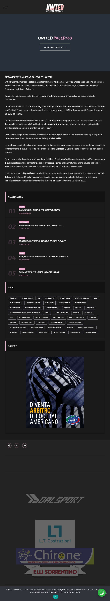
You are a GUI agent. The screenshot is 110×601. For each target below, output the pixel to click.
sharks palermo (28, 332)
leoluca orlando (42, 318)
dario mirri (49, 303)
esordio (67, 308)
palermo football (57, 322)
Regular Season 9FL (55, 327)
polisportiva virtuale (18, 327)
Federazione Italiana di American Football (25, 313)
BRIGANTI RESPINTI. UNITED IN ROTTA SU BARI (39, 272)
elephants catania (53, 308)
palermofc (41, 322)
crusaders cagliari (33, 303)
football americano (61, 313)
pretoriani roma (37, 327)
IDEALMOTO (88, 313)
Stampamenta (75, 332)
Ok (55, 597)
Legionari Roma (24, 318)
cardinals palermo (82, 298)
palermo (13, 322)
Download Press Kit (54, 47)
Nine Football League (76, 318)
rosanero (13, 332)
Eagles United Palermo (33, 308)
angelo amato (65, 298)
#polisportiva (27, 298)
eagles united (15, 308)
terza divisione (90, 332)
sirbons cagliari (59, 332)
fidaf (47, 313)
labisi (12, 318)
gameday (76, 313)
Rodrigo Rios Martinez (86, 327)
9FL (39, 298)
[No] (106, 593)
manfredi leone (58, 318)
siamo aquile (43, 332)
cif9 (95, 298)
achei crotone (50, 298)
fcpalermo (90, 308)
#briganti (13, 298)
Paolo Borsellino (75, 322)
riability (70, 327)
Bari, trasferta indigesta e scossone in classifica (43, 256)
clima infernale (15, 303)
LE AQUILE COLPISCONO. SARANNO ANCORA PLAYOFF (42, 241)
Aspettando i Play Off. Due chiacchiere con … (41, 225)
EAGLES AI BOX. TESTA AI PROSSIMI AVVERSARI (39, 210)
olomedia (93, 318)
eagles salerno (80, 303)
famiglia (78, 308)
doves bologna (64, 303)
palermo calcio (27, 322)
